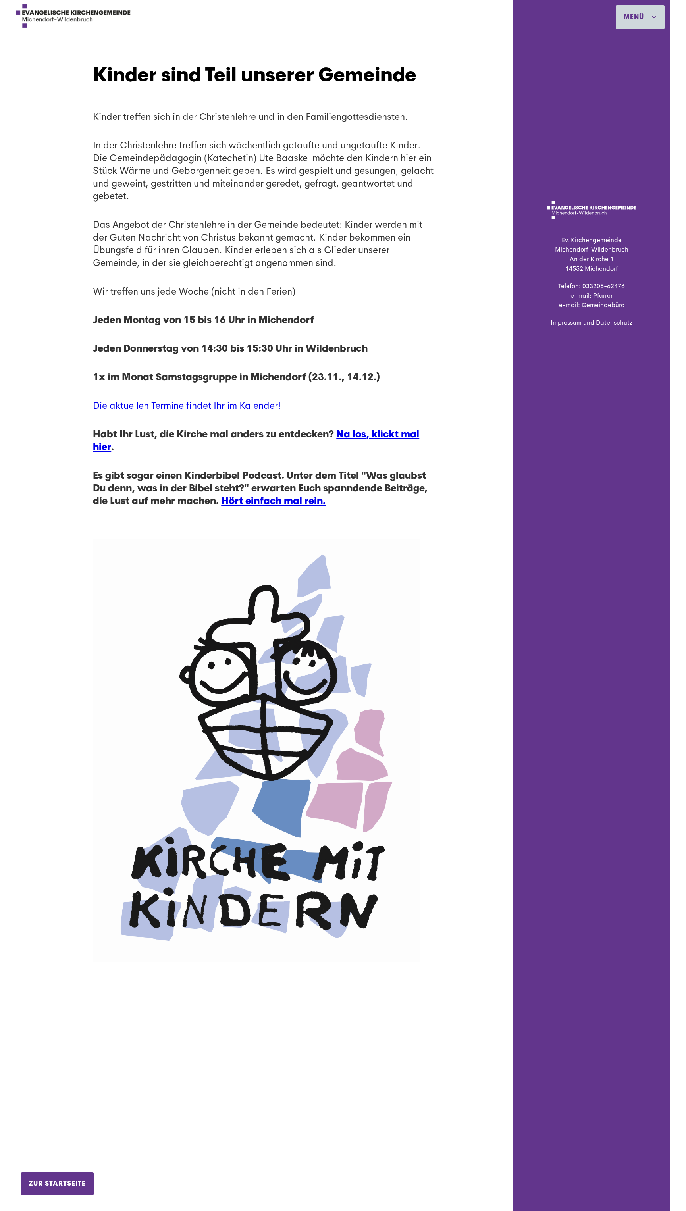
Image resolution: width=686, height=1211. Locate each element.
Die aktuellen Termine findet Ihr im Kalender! (187, 406)
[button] (640, 17)
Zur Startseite (57, 1183)
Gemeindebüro (603, 305)
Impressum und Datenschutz (591, 322)
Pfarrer (603, 295)
